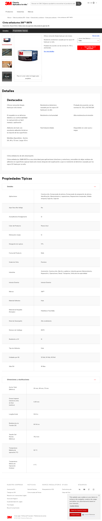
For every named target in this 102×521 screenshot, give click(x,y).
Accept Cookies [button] (75, 514)
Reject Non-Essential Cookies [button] (78, 510)
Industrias (20, 12)
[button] (88, 514)
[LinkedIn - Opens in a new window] (79, 489)
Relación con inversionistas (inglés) (16, 495)
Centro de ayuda (66, 489)
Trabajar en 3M (11, 492)
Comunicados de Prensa (34, 492)
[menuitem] (5, 30)
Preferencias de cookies (40, 516)
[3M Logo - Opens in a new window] (16, 3)
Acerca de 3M (11, 489)
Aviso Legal (17, 516)
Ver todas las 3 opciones (89, 47)
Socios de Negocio (12, 498)
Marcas (30, 12)
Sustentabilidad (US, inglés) (14, 501)
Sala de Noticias (32, 489)
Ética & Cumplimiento (13, 508)
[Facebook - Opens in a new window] (88, 489)
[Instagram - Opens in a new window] (93, 489)
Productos (9, 12)
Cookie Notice (74, 506)
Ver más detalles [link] (49, 51)
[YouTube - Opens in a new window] (84, 489)
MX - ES (90, 3)
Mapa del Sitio (66, 492)
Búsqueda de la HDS (48, 489)
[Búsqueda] (78, 4)
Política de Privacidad (27, 516)
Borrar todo (95, 35)
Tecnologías (10, 505)
